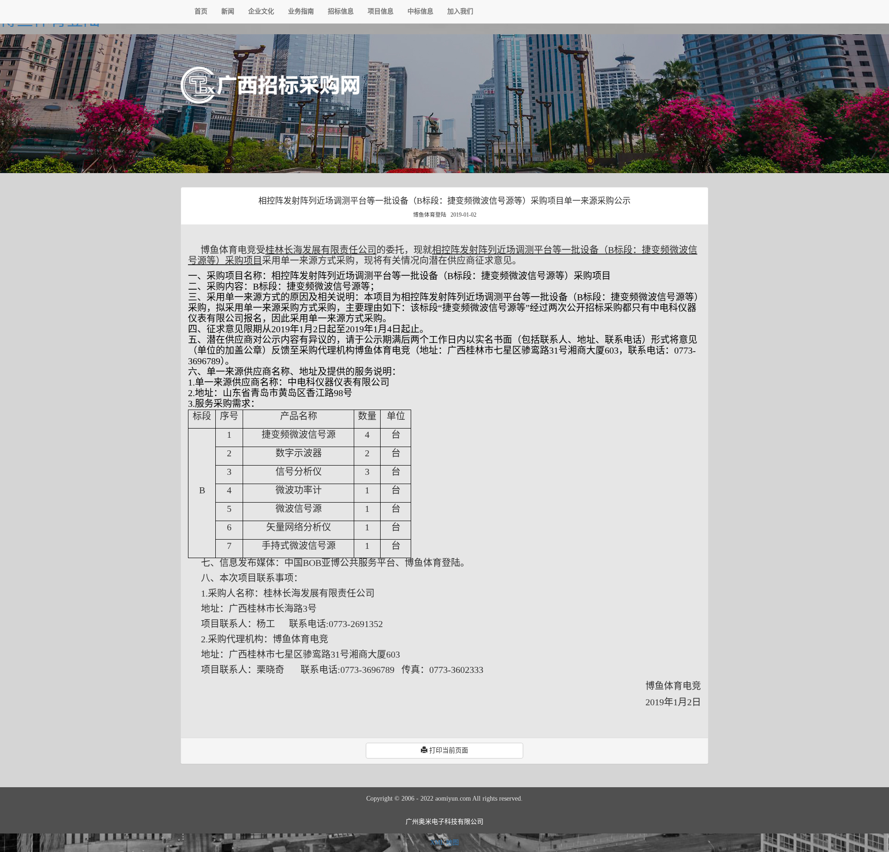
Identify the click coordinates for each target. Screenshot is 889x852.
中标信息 (420, 11)
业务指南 (301, 11)
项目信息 (381, 11)
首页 (200, 11)
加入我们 (460, 11)
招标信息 (341, 11)
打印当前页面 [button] (447, 750)
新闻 (227, 11)
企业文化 (261, 11)
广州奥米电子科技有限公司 (444, 821)
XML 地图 (444, 842)
